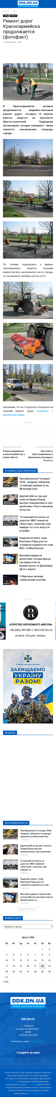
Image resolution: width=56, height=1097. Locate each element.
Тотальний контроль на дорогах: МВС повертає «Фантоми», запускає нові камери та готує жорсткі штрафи (35, 523)
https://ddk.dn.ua (35, 1093)
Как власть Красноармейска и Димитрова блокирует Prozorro (40, 456)
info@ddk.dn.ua (37, 1041)
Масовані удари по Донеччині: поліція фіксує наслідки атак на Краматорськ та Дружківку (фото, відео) (36, 562)
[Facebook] (12, 1062)
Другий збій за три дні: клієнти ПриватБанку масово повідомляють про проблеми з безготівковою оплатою (36, 503)
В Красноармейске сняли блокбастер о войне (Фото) (14, 454)
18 (14, 966)
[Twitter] (28, 1062)
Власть (6, 545)
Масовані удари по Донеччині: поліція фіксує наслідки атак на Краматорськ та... (36, 897)
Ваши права (8, 524)
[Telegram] (20, 1062)
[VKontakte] (36, 1062)
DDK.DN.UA (12, 1082)
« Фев (6, 982)
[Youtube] (44, 1062)
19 (21, 966)
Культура (7, 486)
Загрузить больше (27, 909)
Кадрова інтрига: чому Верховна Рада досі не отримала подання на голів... (35, 882)
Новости (13, 15)
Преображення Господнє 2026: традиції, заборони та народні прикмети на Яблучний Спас (36, 833)
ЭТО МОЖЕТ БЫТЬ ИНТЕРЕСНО (20, 471)
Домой (6, 11)
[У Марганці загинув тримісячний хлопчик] (10, 580)
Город (14, 11)
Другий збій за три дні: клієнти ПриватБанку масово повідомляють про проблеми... (36, 849)
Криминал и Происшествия (9, 502)
